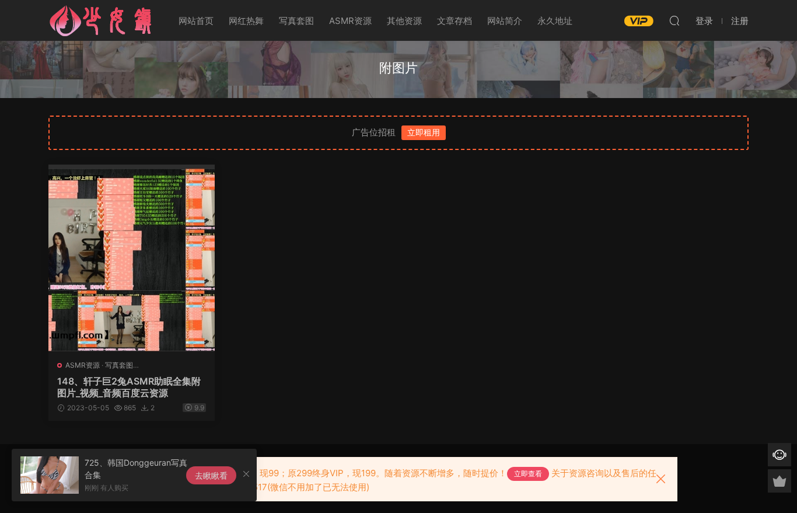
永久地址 (554, 20)
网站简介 (504, 20)
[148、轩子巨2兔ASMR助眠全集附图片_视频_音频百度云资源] (131, 258)
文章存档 (454, 20)
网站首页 (196, 20)
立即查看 (528, 473)
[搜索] (674, 20)
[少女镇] (100, 20)
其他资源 (404, 20)
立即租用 (423, 132)
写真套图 (296, 20)
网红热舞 (246, 20)
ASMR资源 (350, 20)
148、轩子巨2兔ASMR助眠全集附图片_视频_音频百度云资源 (129, 387)
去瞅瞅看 (211, 475)
